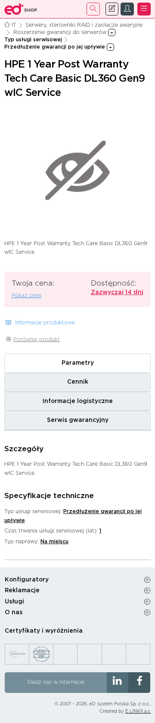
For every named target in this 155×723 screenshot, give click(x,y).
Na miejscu (54, 541)
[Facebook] (139, 682)
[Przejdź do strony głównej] (20, 9)
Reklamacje (22, 591)
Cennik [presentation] (77, 382)
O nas (13, 612)
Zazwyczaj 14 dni (117, 292)
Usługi (14, 602)
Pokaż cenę (26, 295)
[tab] (77, 363)
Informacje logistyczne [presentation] (78, 401)
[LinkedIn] (118, 682)
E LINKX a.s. (138, 711)
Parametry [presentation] (78, 363)
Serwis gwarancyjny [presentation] (77, 420)
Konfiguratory (27, 580)
